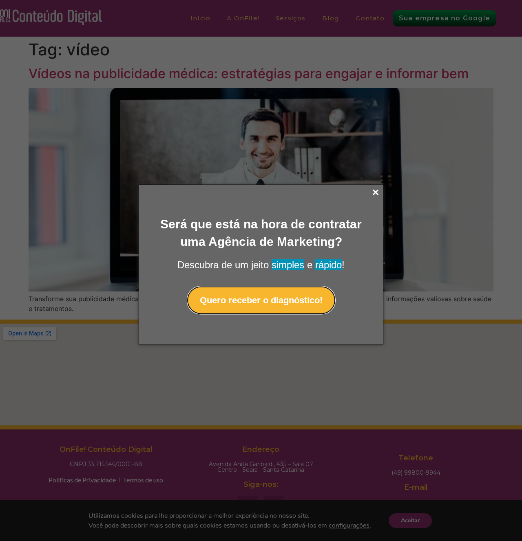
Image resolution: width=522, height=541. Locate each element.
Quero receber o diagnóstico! (261, 300)
